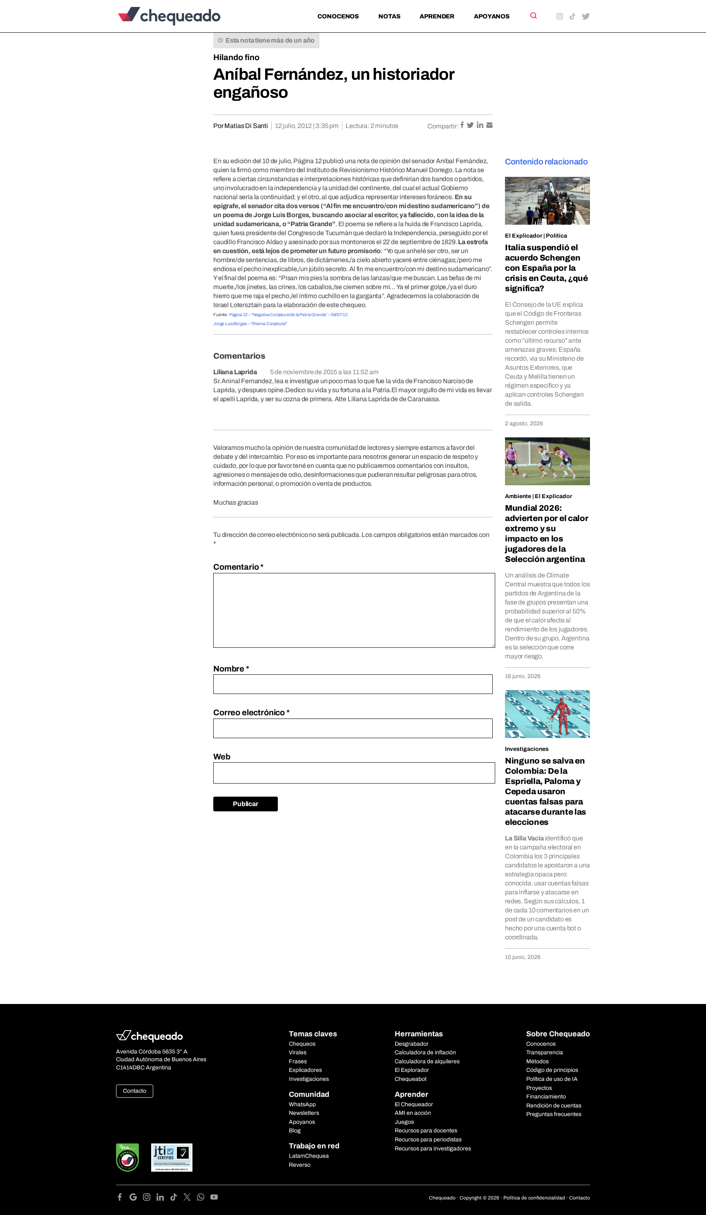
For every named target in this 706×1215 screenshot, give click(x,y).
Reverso (300, 1165)
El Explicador (523, 236)
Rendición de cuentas (553, 1106)
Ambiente (518, 496)
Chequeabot (411, 1079)
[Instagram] (149, 1198)
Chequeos (302, 1044)
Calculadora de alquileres (427, 1061)
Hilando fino (236, 57)
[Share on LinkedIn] (481, 125)
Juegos (404, 1122)
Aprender (437, 16)
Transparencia (544, 1052)
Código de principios (552, 1070)
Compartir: (443, 126)
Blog (295, 1130)
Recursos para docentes (426, 1130)
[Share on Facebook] (462, 125)
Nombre (231, 668)
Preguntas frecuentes (553, 1114)
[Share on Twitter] (471, 125)
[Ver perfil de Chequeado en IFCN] (127, 1157)
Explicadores (305, 1070)
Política (556, 236)
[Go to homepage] (183, 16)
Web (221, 756)
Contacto (134, 1091)
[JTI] (172, 1157)
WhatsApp (302, 1104)
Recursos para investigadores (433, 1148)
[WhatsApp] (203, 1198)
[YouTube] (214, 1198)
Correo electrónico (251, 712)
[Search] (533, 15)
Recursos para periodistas (428, 1139)
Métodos (537, 1061)
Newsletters (304, 1113)
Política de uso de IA (552, 1079)
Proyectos (539, 1088)
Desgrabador (412, 1044)
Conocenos (338, 16)
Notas (389, 16)
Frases (298, 1061)
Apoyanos (491, 16)
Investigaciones (527, 749)
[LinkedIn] (163, 1198)
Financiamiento (546, 1097)
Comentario (238, 566)
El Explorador (412, 1070)
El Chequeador (414, 1104)
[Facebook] (123, 1198)
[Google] (136, 1198)
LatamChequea (309, 1156)
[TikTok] (176, 1198)
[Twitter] (190, 1198)
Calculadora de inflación (425, 1052)
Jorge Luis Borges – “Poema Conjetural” (250, 323)
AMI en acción (413, 1113)
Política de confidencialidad (534, 1198)
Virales (297, 1052)
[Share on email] (489, 125)
